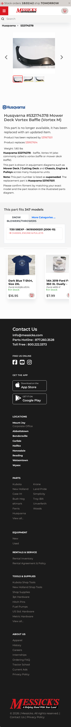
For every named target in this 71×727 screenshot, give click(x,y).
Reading (18, 455)
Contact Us (17, 717)
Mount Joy (19, 422)
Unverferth (40, 503)
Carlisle (17, 440)
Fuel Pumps (20, 606)
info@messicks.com (28, 335)
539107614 (31, 142)
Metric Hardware (23, 616)
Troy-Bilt (38, 498)
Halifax (17, 445)
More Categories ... (43, 217)
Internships (19, 654)
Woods (37, 508)
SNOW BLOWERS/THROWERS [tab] (18, 219)
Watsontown (20, 460)
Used (16, 543)
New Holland (20, 489)
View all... (18, 518)
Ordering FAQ (21, 659)
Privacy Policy (21, 674)
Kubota (17, 484)
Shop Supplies (21, 592)
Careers (17, 650)
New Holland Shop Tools (27, 587)
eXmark (17, 503)
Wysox (16, 465)
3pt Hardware (21, 596)
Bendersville (20, 435)
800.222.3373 (37, 344)
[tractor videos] (22, 362)
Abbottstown (21, 431)
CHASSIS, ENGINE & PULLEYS (27, 233)
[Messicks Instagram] (29, 362)
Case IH (17, 493)
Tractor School (21, 664)
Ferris (16, 508)
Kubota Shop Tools (24, 582)
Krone (37, 484)
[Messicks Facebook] (15, 362)
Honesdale (19, 450)
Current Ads (20, 669)
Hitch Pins (19, 601)
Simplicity (39, 493)
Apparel (17, 640)
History (17, 645)
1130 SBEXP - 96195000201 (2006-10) (32, 229)
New (15, 538)
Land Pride (40, 489)
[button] (64, 11)
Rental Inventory (23, 558)
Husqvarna (9, 25)
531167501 (47, 137)
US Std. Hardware (23, 611)
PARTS (16, 478)
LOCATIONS (20, 416)
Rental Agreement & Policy (29, 563)
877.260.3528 (44, 340)
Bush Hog (19, 498)
